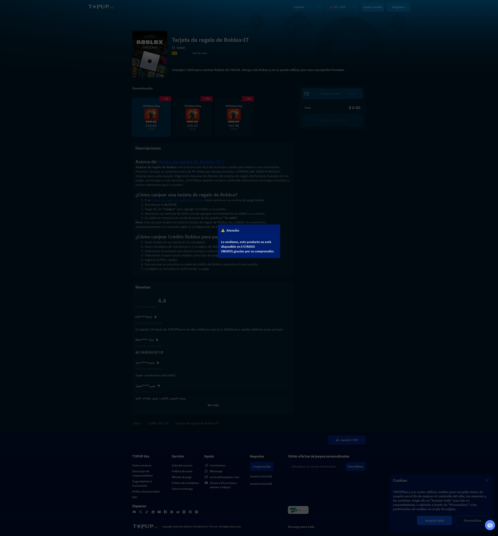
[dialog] (249, 241)
